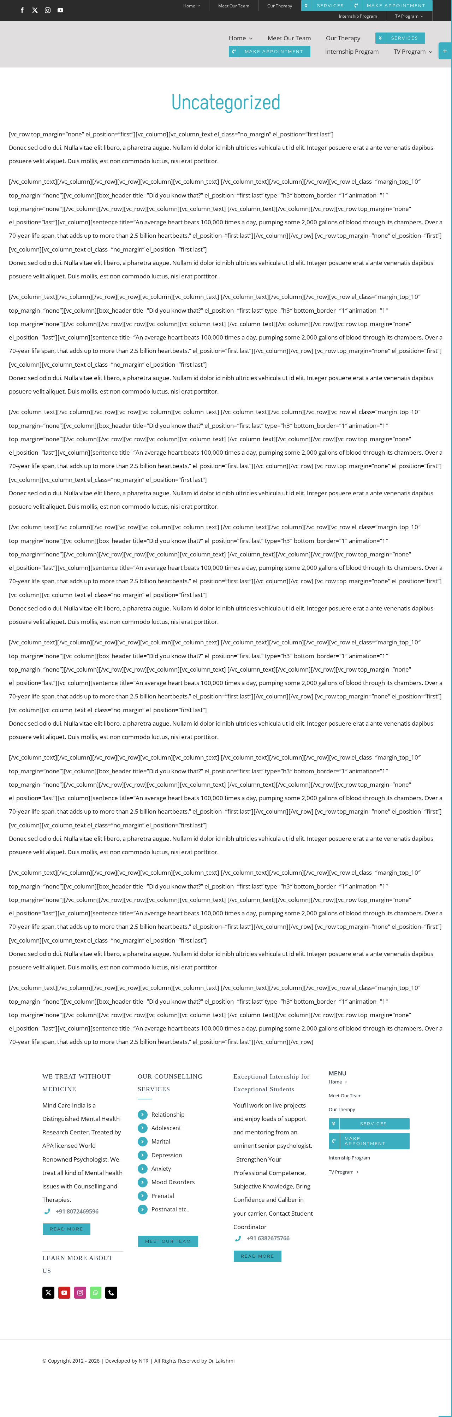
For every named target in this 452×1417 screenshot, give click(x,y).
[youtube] (60, 10)
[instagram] (47, 10)
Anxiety (161, 1169)
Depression (166, 1155)
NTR (144, 1360)
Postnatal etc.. (170, 1209)
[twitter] (35, 10)
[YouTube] (64, 1293)
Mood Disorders (173, 1182)
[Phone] (111, 1293)
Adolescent (166, 1128)
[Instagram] (80, 1293)
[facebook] (22, 10)
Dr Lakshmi (221, 1360)
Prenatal (162, 1196)
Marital (160, 1141)
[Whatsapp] (95, 1293)
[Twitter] (48, 1293)
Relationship (168, 1114)
